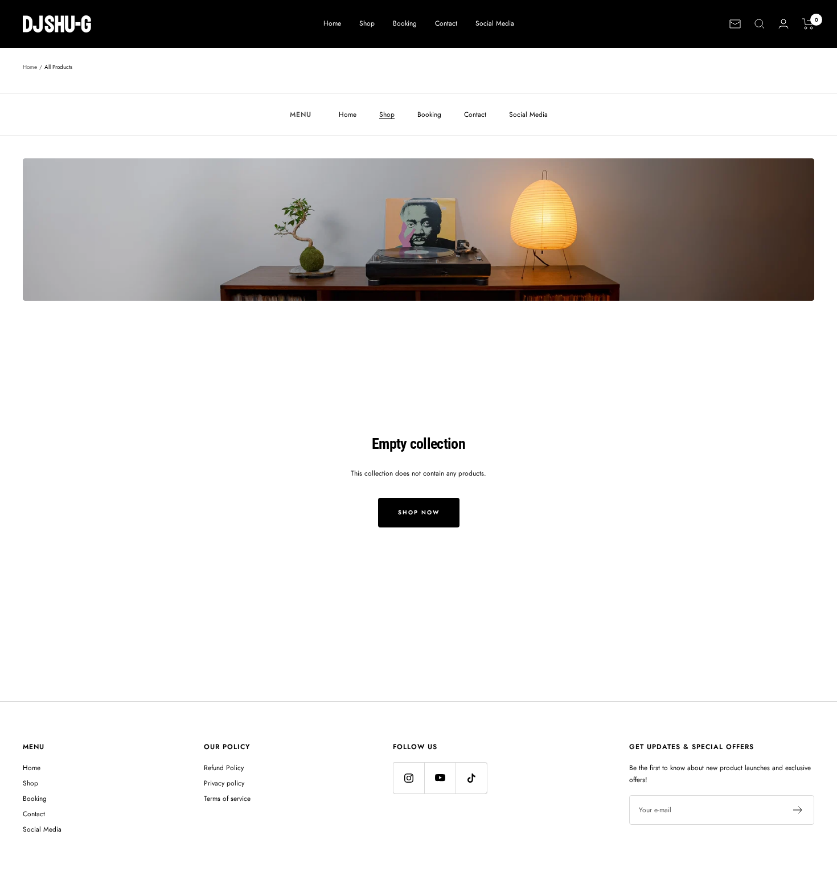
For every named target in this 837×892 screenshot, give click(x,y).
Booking (405, 23)
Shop (367, 23)
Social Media (494, 23)
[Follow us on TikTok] (471, 777)
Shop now (419, 512)
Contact (446, 23)
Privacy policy (224, 783)
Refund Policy (224, 768)
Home (332, 23)
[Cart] (808, 24)
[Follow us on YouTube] (440, 777)
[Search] (759, 24)
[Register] (798, 810)
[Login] (783, 23)
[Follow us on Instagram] (408, 777)
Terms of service (227, 798)
